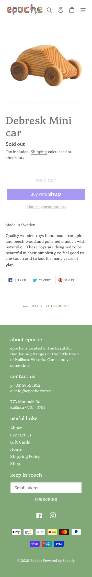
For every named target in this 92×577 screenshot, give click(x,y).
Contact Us (20, 434)
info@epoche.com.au (33, 390)
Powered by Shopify (59, 560)
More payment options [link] (46, 206)
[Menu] (83, 9)
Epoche (36, 560)
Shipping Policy (25, 456)
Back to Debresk (50, 305)
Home (16, 449)
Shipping (39, 151)
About (16, 427)
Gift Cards (20, 442)
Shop (15, 463)
